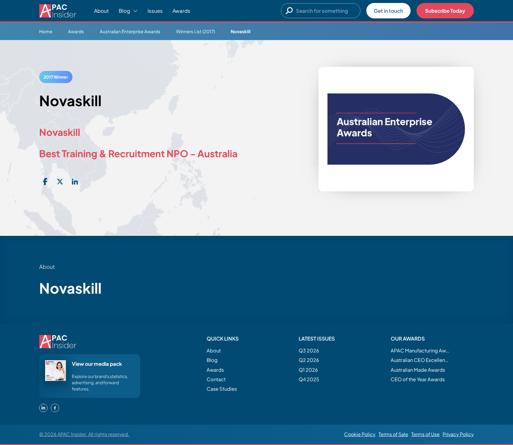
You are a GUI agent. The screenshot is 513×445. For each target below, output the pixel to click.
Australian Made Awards (418, 370)
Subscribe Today (445, 10)
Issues (155, 10)
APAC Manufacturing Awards (420, 350)
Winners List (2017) (195, 31)
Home (45, 31)
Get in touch (388, 10)
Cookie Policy (360, 434)
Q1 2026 (308, 370)
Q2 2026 (309, 360)
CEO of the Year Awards (418, 379)
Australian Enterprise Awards (130, 31)
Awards (181, 10)
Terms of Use (425, 434)
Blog (212, 360)
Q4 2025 (309, 379)
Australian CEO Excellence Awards (420, 360)
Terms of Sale (393, 434)
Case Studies (222, 389)
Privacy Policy (458, 434)
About (101, 10)
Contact (216, 379)
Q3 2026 (309, 350)
